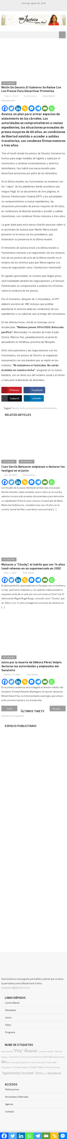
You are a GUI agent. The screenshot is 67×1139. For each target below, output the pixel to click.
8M (3, 1061)
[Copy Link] (25, 108)
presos (30, 408)
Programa (10, 1032)
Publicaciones (12, 1089)
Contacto (9, 1111)
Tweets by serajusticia (12, 716)
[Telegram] (38, 108)
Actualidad (9, 83)
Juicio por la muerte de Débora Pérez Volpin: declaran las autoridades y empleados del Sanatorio (31, 666)
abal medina (7, 1051)
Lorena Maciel (12, 1002)
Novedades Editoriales (17, 1096)
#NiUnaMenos (23, 1067)
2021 (44, 1073)
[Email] (45, 108)
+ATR (46, 1067)
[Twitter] (11, 108)
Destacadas (26, 461)
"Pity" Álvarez (25, 1051)
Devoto (15, 408)
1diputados (6, 1067)
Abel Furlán (47, 1062)
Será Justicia (30, 96)
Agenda (9, 1104)
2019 (38, 1073)
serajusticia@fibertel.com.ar (15, 987)
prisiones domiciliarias (46, 408)
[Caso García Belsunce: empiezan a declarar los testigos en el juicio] (33, 437)
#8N (55, 1062)
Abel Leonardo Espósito (17, 1062)
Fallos (8, 1025)
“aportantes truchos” (18, 1073)
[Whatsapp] (52, 108)
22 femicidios (35, 1062)
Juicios (8, 1017)
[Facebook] (5, 108)
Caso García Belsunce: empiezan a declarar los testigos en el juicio (33, 468)
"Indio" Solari (37, 1067)
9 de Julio (48, 1057)
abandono (54, 1073)
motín (22, 408)
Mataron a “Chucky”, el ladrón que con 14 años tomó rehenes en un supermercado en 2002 (33, 566)
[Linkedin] (18, 108)
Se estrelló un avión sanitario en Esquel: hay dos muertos (59, 708)
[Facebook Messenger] (32, 108)
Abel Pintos (55, 1067)
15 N (14, 1067)
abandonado (59, 1057)
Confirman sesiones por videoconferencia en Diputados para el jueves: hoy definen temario (12, 708)
